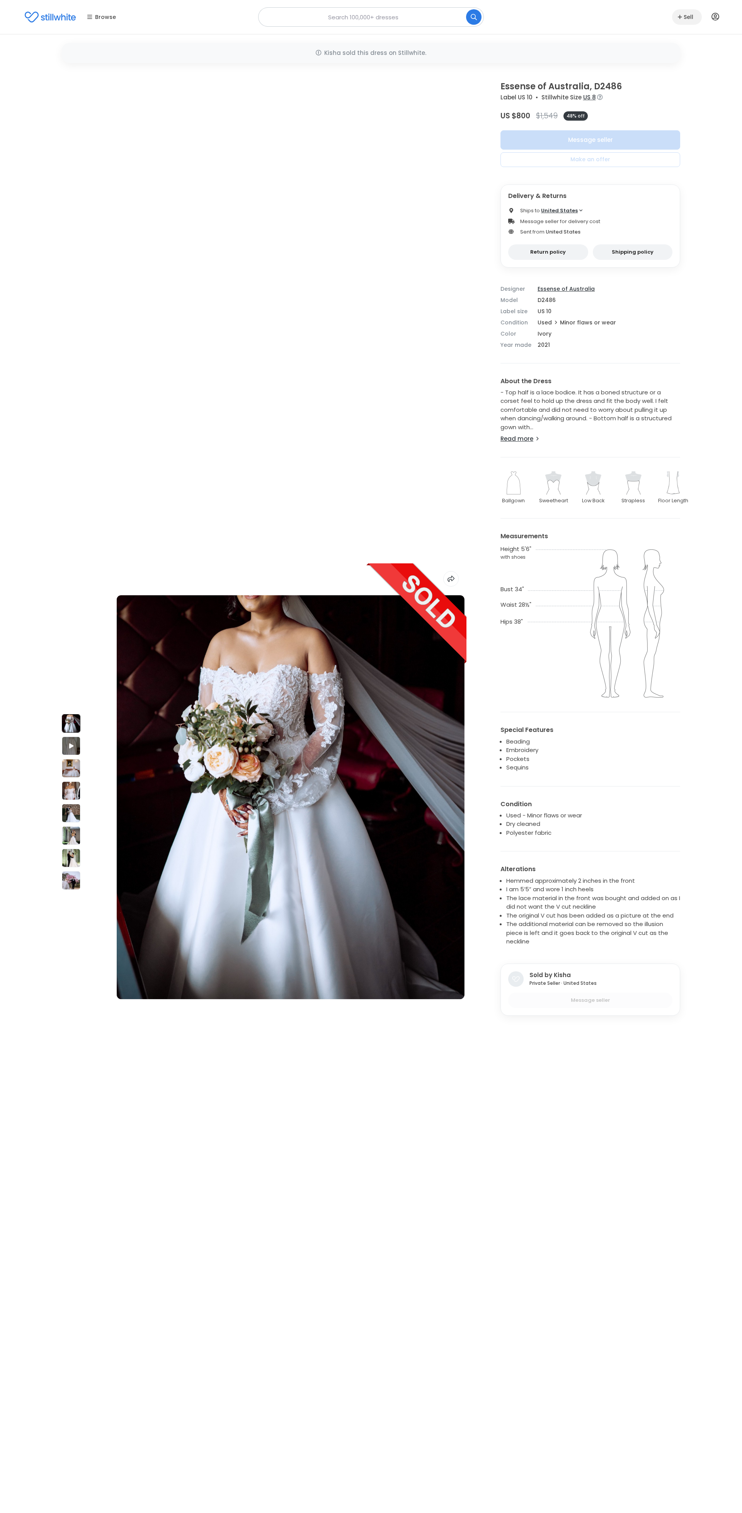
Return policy (548, 252)
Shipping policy (633, 252)
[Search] (474, 17)
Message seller (590, 140)
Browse (105, 17)
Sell (688, 17)
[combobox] (371, 17)
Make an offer (590, 159)
